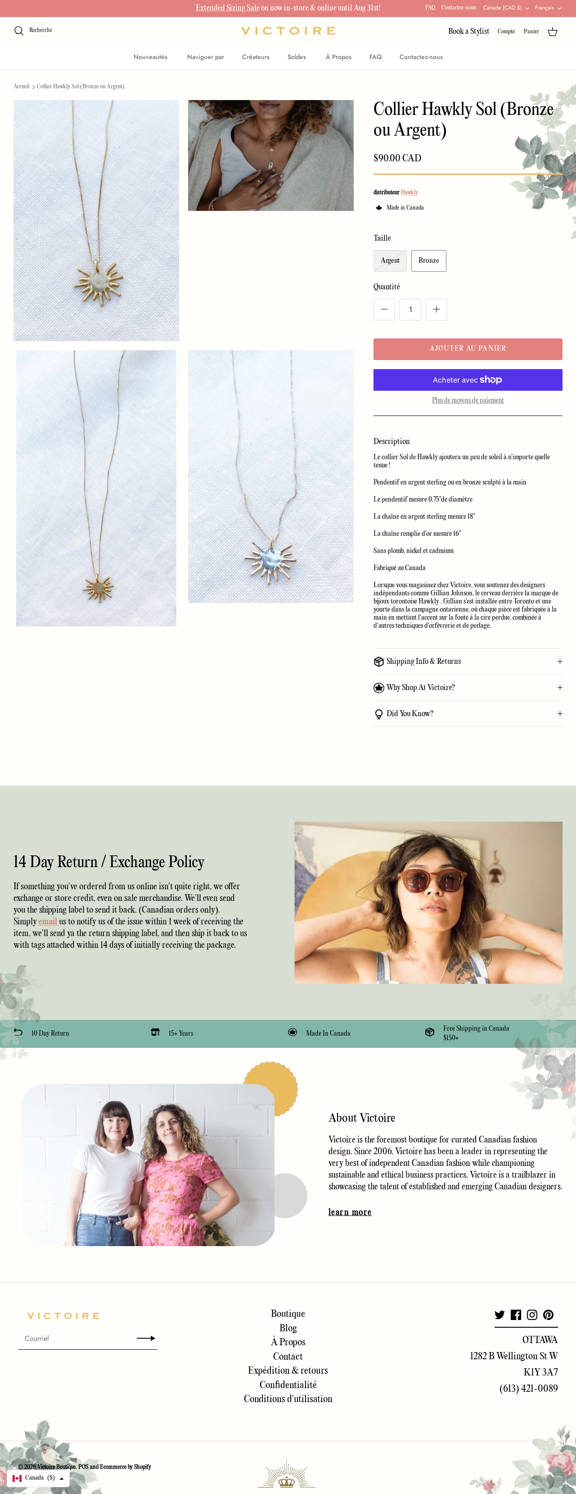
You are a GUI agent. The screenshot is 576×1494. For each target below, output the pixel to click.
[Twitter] (500, 1315)
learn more (350, 1213)
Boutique (288, 1314)
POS (83, 1467)
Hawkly (409, 192)
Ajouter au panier (468, 349)
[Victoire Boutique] (288, 31)
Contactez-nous (459, 8)
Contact (288, 1357)
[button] (38, 1478)
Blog (288, 1328)
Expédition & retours (288, 1371)
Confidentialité (288, 1385)
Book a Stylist (469, 31)
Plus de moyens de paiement (468, 400)
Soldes (298, 56)
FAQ (430, 8)
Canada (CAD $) (502, 8)
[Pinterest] (548, 1315)
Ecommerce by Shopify (125, 1467)
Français (544, 8)
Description (392, 442)
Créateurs (256, 56)
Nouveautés (151, 56)
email (49, 922)
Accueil (21, 86)
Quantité (387, 287)
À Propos (338, 56)
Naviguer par (205, 56)
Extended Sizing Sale (228, 8)
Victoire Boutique (56, 1467)
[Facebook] (516, 1315)
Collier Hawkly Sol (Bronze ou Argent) (81, 86)
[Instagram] (532, 1315)
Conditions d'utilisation (288, 1399)
